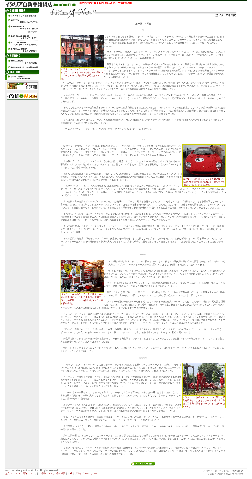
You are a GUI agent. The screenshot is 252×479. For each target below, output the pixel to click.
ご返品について (46, 473)
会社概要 (60, 473)
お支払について (13, 473)
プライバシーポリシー (86, 473)
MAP (70, 473)
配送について (29, 473)
